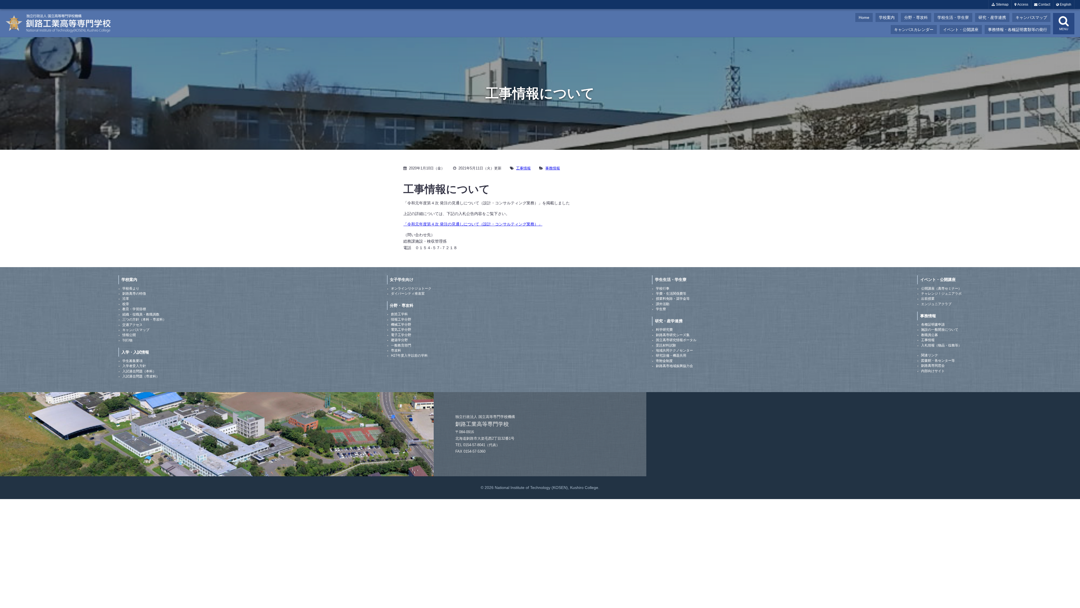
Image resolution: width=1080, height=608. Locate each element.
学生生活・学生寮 (671, 279)
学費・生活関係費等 (671, 293)
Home (864, 17)
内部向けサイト (933, 371)
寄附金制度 (664, 361)
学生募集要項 (132, 361)
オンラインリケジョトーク (411, 288)
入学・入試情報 (135, 352)
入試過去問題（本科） (139, 371)
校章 (125, 304)
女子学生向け (401, 279)
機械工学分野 (401, 324)
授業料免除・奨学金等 (673, 298)
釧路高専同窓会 (933, 365)
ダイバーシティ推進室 (408, 293)
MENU (1063, 29)
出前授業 (928, 298)
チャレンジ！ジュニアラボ (941, 293)
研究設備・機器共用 (671, 355)
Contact (1044, 4)
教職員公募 (929, 335)
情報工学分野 (401, 319)
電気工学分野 (401, 329)
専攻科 (396, 350)
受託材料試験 (666, 345)
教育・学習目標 (134, 309)
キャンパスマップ (1031, 17)
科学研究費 (664, 329)
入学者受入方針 (134, 366)
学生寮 (661, 309)
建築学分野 (399, 340)
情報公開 (129, 335)
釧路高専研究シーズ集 (673, 335)
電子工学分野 (401, 335)
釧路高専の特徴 (134, 293)
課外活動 (662, 304)
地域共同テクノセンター (674, 350)
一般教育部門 (401, 345)
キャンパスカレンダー (913, 29)
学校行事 (662, 288)
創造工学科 (399, 314)
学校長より (130, 288)
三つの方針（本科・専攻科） (144, 319)
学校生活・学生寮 (953, 17)
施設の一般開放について (939, 329)
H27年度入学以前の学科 (409, 355)
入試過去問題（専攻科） (140, 376)
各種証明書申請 (933, 324)
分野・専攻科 (916, 17)
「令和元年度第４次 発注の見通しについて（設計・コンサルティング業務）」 (472, 224)
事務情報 (552, 168)
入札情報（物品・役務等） (941, 345)
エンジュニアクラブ (936, 304)
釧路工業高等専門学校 (62, 23)
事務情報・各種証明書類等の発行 (1017, 29)
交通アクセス (132, 325)
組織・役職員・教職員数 (140, 314)
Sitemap (1002, 4)
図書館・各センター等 (938, 360)
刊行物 (127, 340)
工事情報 (523, 168)
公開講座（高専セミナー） (941, 288)
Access (1022, 4)
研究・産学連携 (992, 17)
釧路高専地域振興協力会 (674, 366)
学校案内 (887, 17)
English (1065, 4)
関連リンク (929, 355)
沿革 (125, 298)
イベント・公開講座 (960, 29)
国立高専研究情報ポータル (676, 340)
